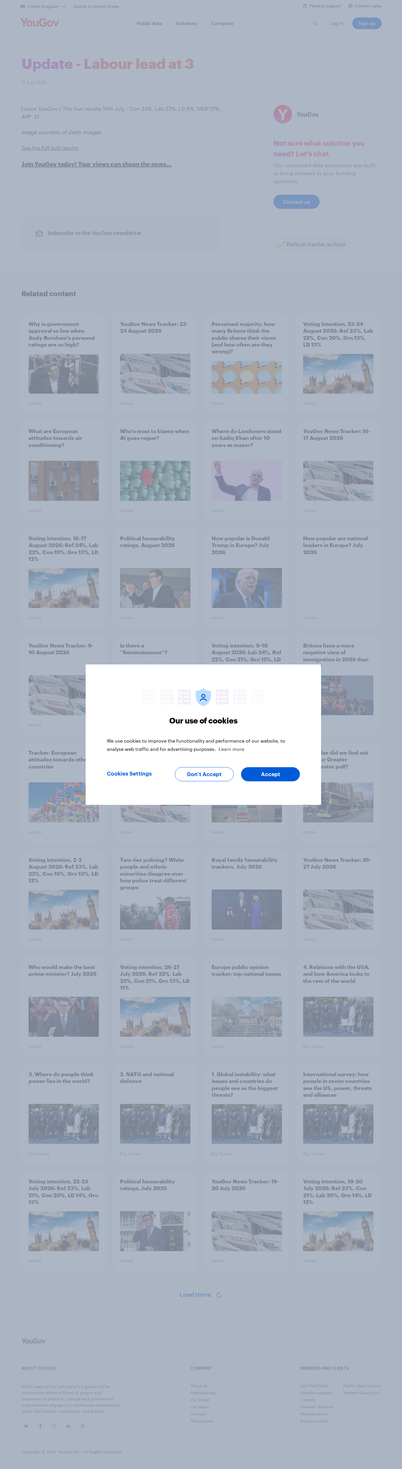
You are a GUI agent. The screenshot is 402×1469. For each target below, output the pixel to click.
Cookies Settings (129, 773)
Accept (270, 774)
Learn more (231, 748)
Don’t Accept (204, 774)
